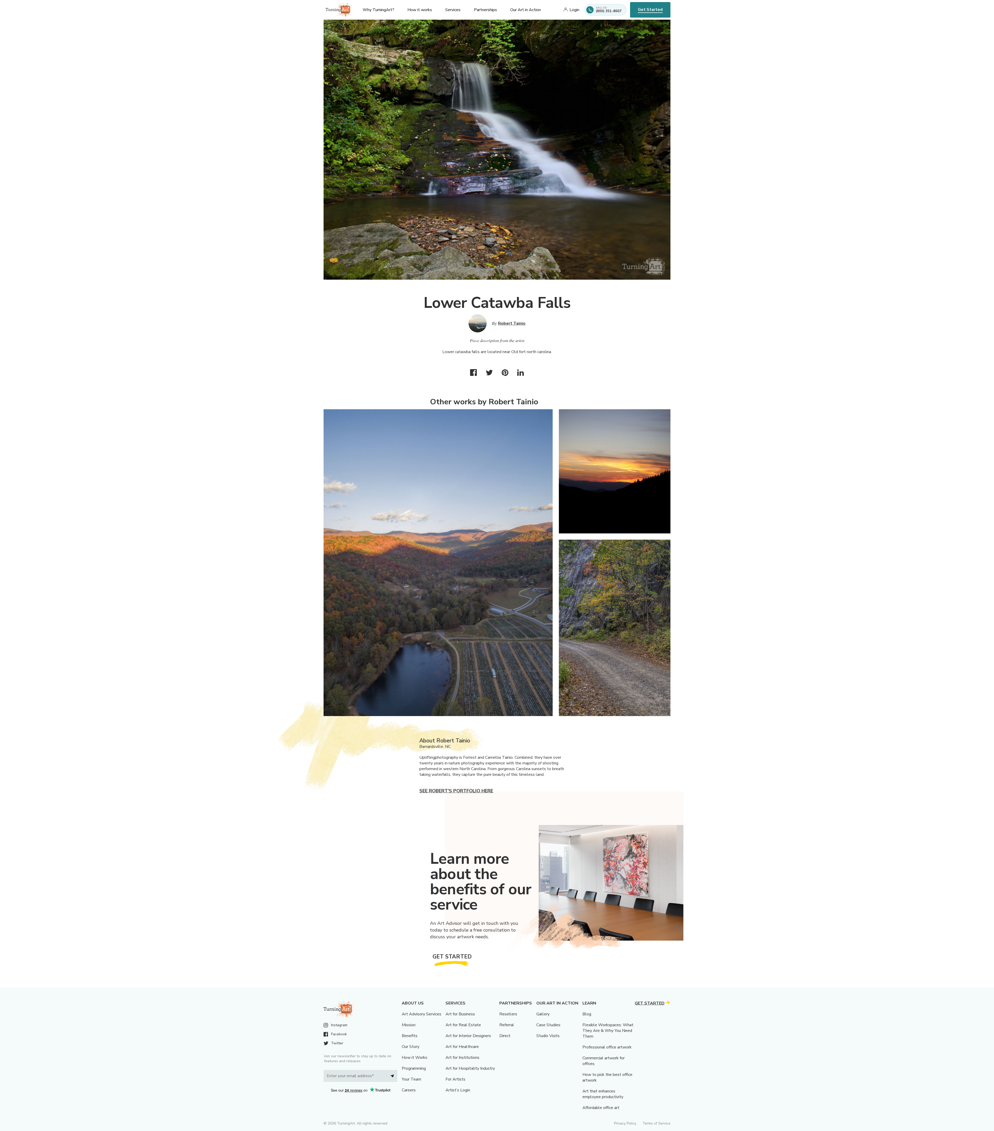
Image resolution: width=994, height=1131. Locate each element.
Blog (586, 1014)
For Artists (455, 1079)
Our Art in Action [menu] (525, 10)
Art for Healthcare (462, 1047)
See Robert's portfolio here (456, 791)
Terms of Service (656, 1123)
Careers (409, 1090)
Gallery (543, 1014)
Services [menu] (453, 10)
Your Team (411, 1079)
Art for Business (460, 1014)
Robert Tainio (511, 323)
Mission (408, 1025)
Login (574, 10)
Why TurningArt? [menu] (378, 10)
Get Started (650, 9)
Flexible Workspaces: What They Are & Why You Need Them (607, 1030)
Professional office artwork (607, 1047)
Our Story (410, 1047)
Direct (504, 1036)
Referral (506, 1025)
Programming (414, 1068)
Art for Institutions (462, 1057)
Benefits (410, 1036)
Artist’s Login (457, 1090)
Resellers (508, 1014)
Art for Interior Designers (468, 1036)
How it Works (414, 1057)
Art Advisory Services (421, 1014)
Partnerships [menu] (485, 10)
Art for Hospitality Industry (470, 1068)
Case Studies (548, 1025)
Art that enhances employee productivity (602, 1094)
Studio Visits (548, 1036)
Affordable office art (600, 1108)
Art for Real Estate (463, 1025)
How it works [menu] (419, 10)
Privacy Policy (625, 1123)
